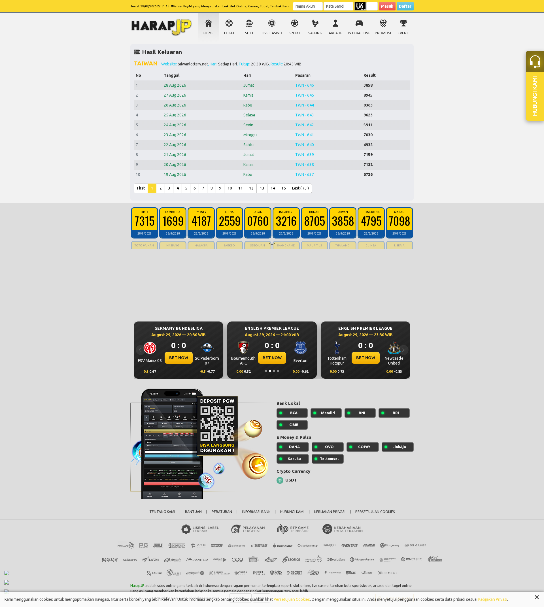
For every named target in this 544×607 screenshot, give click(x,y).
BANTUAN (193, 512)
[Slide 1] (266, 371)
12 (251, 188)
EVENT (403, 33)
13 (262, 188)
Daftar (405, 6)
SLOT (249, 33)
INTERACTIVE (359, 33)
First (141, 188)
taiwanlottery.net (193, 64)
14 (273, 188)
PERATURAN (222, 512)
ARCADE (335, 33)
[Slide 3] (274, 371)
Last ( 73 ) (300, 188)
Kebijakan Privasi (492, 599)
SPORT (295, 33)
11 (240, 188)
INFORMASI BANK (256, 512)
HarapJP (137, 585)
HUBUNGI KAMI (292, 512)
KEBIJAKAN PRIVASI (329, 512)
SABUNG (315, 33)
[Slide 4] (278, 371)
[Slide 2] (270, 371)
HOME (208, 33)
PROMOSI (383, 33)
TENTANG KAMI (162, 512)
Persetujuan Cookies (292, 599)
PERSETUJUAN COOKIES (375, 512)
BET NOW (178, 357)
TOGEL (229, 33)
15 (283, 188)
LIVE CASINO (272, 33)
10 (230, 188)
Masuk (387, 6)
